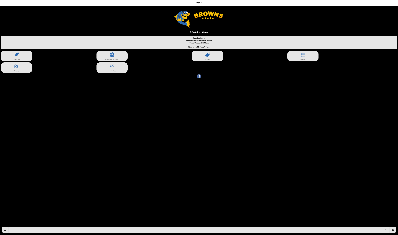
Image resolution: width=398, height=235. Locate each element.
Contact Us (112, 71)
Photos (16, 71)
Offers (207, 59)
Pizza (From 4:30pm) (112, 59)
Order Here (16, 59)
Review (302, 59)
